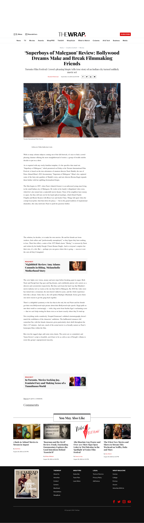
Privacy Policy (97, 477)
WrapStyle (71, 40)
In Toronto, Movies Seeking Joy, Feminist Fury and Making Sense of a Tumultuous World (45, 383)
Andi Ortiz (17, 449)
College (115, 477)
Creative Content (71, 48)
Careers (55, 484)
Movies (32, 40)
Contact (56, 481)
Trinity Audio (41, 147)
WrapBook (56, 495)
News (19, 40)
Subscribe (125, 34)
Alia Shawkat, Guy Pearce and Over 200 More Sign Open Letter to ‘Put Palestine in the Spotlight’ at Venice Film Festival (87, 447)
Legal (95, 470)
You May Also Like (72, 418)
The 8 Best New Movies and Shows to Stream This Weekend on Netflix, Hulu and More (116, 446)
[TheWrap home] (72, 34)
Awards (41, 40)
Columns (96, 40)
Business (116, 40)
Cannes (115, 474)
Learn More (76, 481)
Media (125, 40)
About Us (56, 474)
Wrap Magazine (119, 470)
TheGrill (61, 40)
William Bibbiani (49, 456)
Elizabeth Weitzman (53, 76)
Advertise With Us (118, 488)
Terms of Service (98, 474)
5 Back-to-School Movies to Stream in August (25, 443)
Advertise (56, 477)
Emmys (115, 481)
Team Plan (76, 477)
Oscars (115, 484)
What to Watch (84, 40)
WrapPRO (50, 40)
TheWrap (57, 470)
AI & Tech (106, 40)
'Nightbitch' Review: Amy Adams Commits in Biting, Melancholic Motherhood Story (42, 267)
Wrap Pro (77, 470)
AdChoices (96, 481)
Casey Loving (78, 456)
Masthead (56, 488)
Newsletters (32, 34)
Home (62, 48)
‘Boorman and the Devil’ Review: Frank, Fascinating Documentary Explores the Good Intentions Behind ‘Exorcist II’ (55, 447)
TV (25, 40)
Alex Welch (108, 454)
